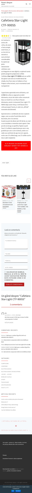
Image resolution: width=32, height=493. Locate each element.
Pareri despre (12, 482)
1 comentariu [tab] (16, 304)
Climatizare (5, 363)
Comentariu (10, 240)
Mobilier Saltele (6, 377)
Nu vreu (18, 491)
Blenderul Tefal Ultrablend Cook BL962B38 (8, 205)
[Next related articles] (29, 181)
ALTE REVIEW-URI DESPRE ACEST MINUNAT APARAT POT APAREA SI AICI (16, 146)
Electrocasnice (6, 369)
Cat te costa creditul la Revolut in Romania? (12, 399)
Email (8, 260)
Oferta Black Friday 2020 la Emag (9, 404)
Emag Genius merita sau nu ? (8, 407)
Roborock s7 (4, 402)
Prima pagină (4, 11)
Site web (9, 267)
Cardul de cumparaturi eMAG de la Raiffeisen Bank (18, 352)
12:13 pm (18, 315)
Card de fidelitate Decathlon (8, 410)
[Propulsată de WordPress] (10, 485)
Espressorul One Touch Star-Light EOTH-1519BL (18, 344)
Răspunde (9, 322)
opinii (4, 29)
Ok (12, 491)
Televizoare (5, 382)
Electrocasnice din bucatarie (16, 11)
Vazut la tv (4, 387)
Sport (3, 379)
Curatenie (4, 366)
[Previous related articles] (25, 181)
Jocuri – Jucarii (6, 374)
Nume (7, 254)
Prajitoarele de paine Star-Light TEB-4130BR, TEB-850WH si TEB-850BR (22, 207)
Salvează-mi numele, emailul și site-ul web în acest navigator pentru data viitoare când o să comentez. (15, 276)
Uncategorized (6, 385)
